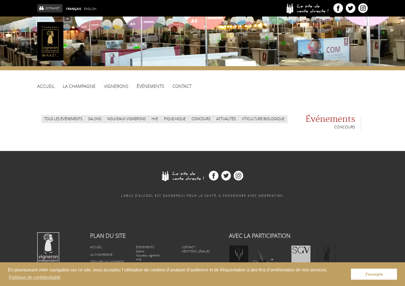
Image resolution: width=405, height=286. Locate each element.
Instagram (363, 8)
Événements (150, 86)
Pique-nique (175, 119)
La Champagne (79, 87)
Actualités (226, 119)
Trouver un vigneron (107, 262)
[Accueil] (50, 41)
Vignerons (116, 86)
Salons (94, 119)
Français (73, 9)
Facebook (338, 8)
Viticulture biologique (263, 119)
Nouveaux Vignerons (126, 119)
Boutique (310, 8)
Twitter (350, 8)
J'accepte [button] (374, 274)
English (90, 9)
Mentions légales (196, 251)
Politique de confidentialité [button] (35, 277)
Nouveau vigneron (148, 255)
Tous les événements (63, 119)
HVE (155, 119)
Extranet (52, 8)
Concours (200, 119)
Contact (181, 86)
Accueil (46, 86)
